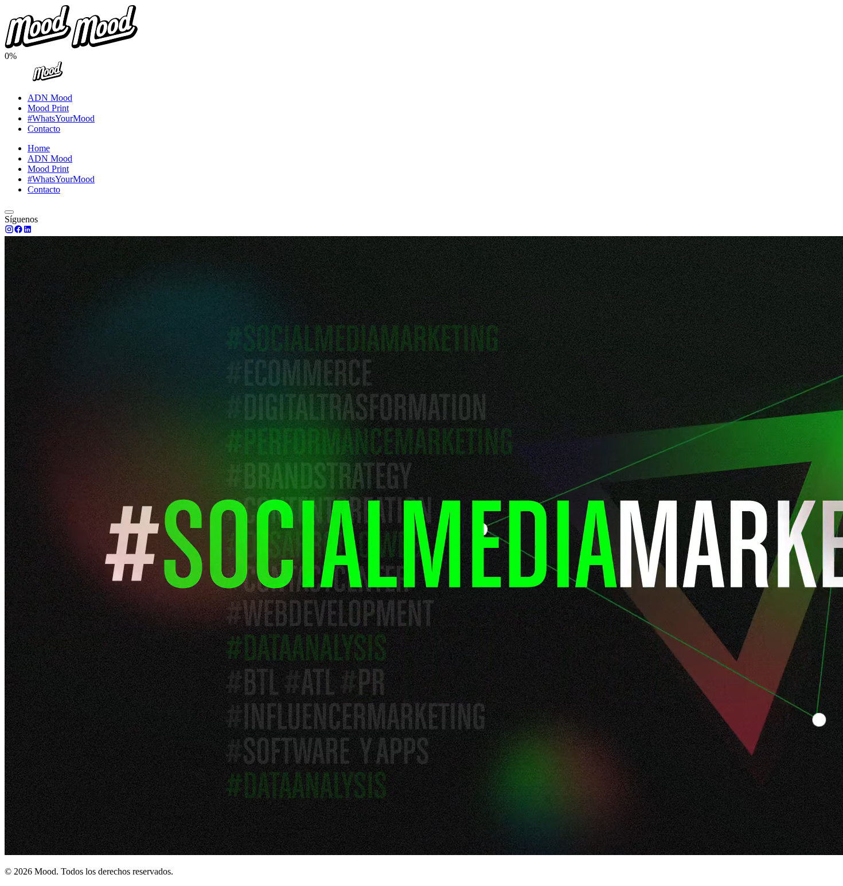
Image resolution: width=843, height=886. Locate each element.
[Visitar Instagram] (9, 231)
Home (39, 148)
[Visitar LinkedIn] (27, 231)
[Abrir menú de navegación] (9, 212)
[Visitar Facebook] (18, 231)
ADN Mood (50, 98)
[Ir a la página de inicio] (48, 78)
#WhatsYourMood (61, 118)
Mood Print (48, 108)
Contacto (44, 129)
